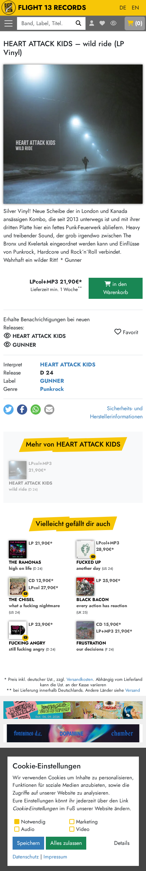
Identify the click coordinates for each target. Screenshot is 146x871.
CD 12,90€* (41, 580)
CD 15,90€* (108, 624)
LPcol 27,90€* (43, 587)
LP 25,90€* (108, 580)
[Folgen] (113, 23)
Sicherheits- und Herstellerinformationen (116, 412)
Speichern (28, 843)
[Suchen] (79, 23)
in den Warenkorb (115, 288)
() (138, 23)
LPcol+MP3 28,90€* (107, 546)
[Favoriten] (102, 23)
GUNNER (52, 381)
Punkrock (52, 389)
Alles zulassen (66, 843)
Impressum (55, 856)
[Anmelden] (92, 23)
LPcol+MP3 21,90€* (40, 466)
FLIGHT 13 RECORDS (52, 8)
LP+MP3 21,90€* (114, 631)
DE (123, 8)
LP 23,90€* (41, 624)
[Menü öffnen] (8, 23)
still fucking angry (27, 646)
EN (135, 8)
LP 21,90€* (41, 543)
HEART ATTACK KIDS (67, 364)
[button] (8, 409)
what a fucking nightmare (34, 603)
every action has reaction (101, 603)
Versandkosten (80, 679)
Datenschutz (26, 856)
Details (121, 843)
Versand (132, 690)
